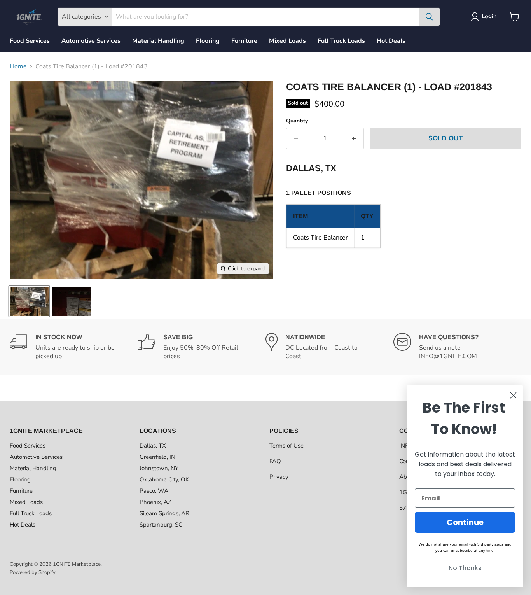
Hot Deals (391, 41)
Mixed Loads (287, 41)
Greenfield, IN (157, 457)
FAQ (276, 461)
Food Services (30, 41)
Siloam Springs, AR (164, 513)
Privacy (280, 477)
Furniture (244, 41)
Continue (465, 522)
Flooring (208, 41)
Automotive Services (91, 41)
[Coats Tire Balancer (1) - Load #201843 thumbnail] (29, 301)
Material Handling (158, 41)
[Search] (429, 17)
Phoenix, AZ (155, 502)
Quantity (297, 121)
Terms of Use (286, 446)
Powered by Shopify (33, 572)
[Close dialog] (513, 395)
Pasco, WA (154, 491)
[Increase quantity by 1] (354, 138)
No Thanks (465, 568)
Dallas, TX (153, 446)
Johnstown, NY (159, 468)
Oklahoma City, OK (164, 479)
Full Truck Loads (341, 41)
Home (18, 66)
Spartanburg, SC (161, 524)
